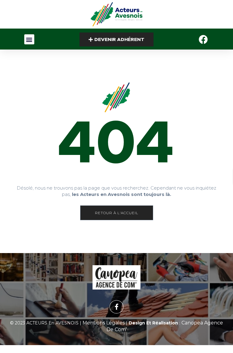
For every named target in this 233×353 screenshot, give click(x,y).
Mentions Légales (104, 323)
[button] (29, 39)
